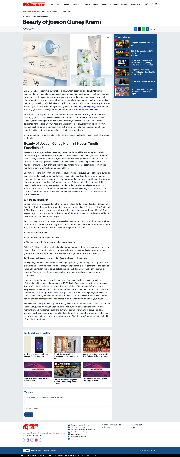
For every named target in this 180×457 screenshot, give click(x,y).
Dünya (95, 4)
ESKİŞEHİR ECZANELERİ (113, 425)
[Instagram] (32, 440)
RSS (27, 450)
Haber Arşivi (75, 439)
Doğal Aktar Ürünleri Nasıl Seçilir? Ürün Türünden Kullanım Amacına (95, 355)
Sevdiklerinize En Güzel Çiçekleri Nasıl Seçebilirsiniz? (95, 380)
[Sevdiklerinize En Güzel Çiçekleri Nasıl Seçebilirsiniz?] (96, 369)
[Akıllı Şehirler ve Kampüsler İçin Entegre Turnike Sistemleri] (38, 344)
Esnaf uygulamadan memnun (56, 11)
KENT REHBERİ (137, 425)
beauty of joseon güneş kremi (87, 106)
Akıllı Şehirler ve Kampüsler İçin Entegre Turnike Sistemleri (36, 355)
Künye (134, 427)
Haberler (26, 17)
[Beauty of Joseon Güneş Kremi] (67, 60)
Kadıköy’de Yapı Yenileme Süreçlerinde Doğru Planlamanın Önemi (66, 356)
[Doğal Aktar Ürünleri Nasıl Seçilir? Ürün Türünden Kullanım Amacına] (96, 344)
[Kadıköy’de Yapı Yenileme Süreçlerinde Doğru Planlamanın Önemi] (67, 344)
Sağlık (104, 4)
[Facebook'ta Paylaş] (135, 29)
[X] (28, 440)
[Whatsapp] (39, 440)
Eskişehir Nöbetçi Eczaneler (81, 425)
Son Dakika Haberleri (78, 437)
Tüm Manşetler (76, 434)
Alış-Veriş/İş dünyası (118, 4)
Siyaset (67, 4)
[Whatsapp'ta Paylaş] (143, 29)
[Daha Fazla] (147, 29)
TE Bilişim (153, 450)
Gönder (29, 415)
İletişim (107, 427)
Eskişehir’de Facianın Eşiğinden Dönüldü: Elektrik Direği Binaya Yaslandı (65, 382)
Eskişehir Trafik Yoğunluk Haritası (83, 430)
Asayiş (50, 4)
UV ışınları (75, 210)
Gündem (76, 4)
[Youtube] (36, 440)
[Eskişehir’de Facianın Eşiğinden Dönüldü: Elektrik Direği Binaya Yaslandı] (67, 370)
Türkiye (87, 4)
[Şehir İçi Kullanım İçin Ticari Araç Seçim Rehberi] (38, 369)
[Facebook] (24, 440)
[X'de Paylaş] (139, 29)
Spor (58, 4)
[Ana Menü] (155, 4)
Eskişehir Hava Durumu (79, 427)
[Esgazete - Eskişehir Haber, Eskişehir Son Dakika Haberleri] (34, 4)
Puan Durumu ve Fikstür (79, 432)
